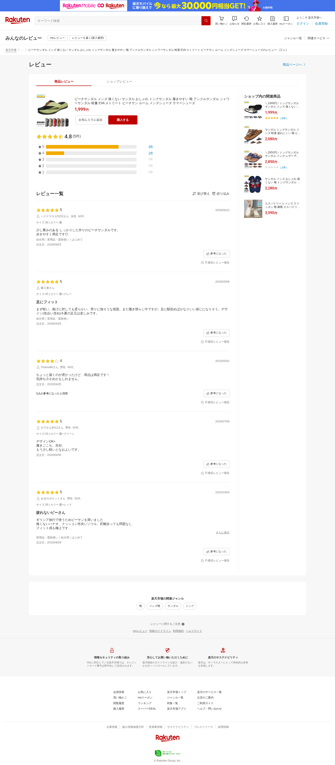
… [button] (22, 50)
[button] (234, 20)
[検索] (206, 20)
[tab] (64, 81)
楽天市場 (10, 50)
